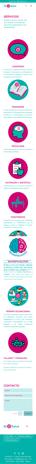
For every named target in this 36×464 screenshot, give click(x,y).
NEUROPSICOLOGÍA (18, 261)
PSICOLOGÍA (18, 146)
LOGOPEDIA (18, 66)
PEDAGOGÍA (18, 106)
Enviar (28, 413)
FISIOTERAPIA (18, 217)
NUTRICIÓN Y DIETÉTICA (18, 182)
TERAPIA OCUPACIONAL (18, 311)
